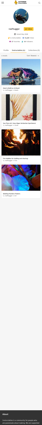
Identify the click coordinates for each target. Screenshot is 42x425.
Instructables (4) (18, 50)
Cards (16, 125)
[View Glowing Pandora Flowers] (21, 178)
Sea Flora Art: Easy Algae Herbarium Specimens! (19, 123)
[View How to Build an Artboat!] (21, 72)
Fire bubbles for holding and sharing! (15, 158)
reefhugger (8, 90)
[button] (2, 3)
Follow (30, 29)
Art (15, 196)
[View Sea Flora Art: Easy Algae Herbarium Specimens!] (21, 107)
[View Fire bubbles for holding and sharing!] (21, 142)
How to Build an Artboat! (11, 88)
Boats (16, 90)
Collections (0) (34, 50)
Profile (6, 50)
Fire (15, 161)
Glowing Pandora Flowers (11, 194)
